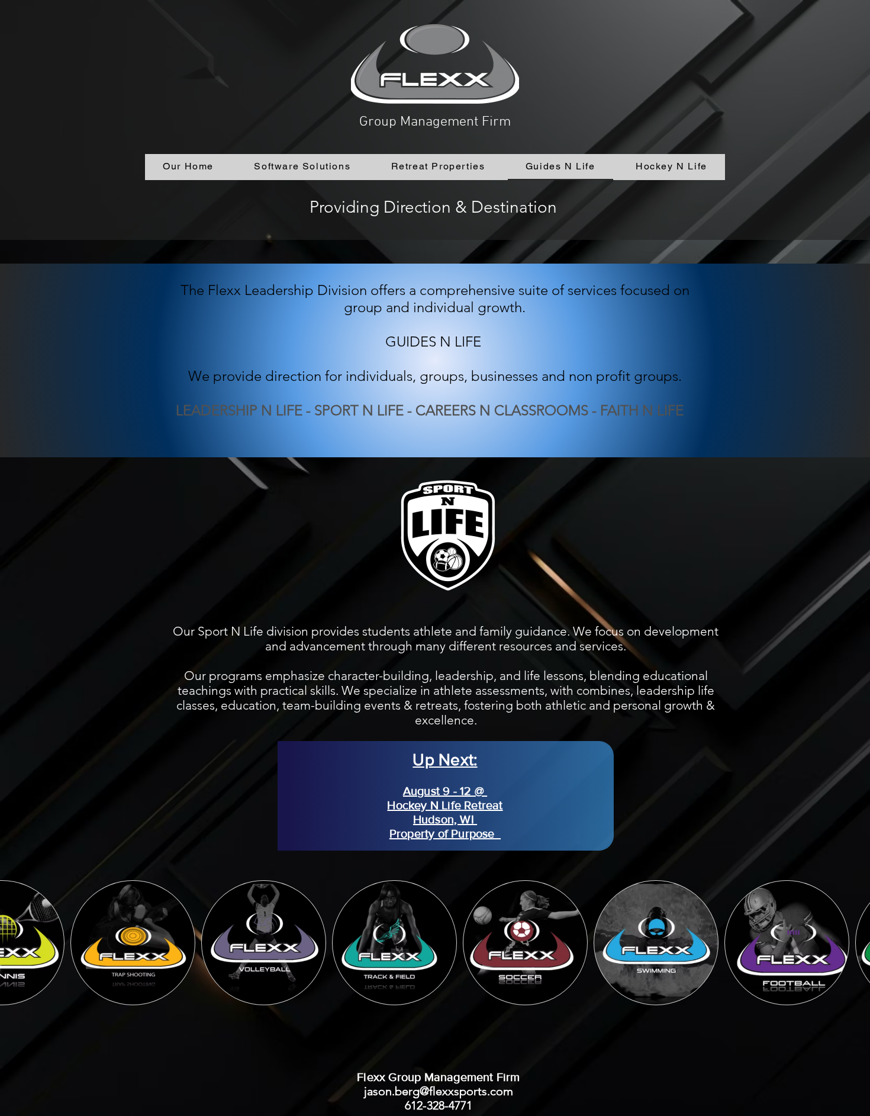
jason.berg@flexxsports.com (438, 1091)
